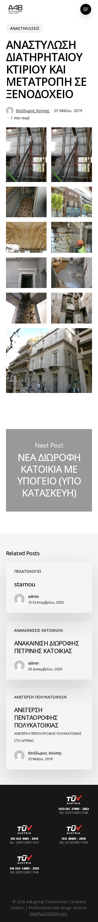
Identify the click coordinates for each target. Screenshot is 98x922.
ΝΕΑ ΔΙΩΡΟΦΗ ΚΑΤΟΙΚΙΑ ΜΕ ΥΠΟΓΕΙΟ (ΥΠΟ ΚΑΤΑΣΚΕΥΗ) (49, 470)
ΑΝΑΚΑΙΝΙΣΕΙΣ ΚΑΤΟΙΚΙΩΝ (38, 630)
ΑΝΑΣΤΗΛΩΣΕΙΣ (24, 28)
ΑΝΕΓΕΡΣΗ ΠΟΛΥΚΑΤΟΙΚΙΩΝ (40, 697)
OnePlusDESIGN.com (49, 913)
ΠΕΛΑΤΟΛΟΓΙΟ (27, 571)
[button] (85, 9)
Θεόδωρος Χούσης (32, 110)
